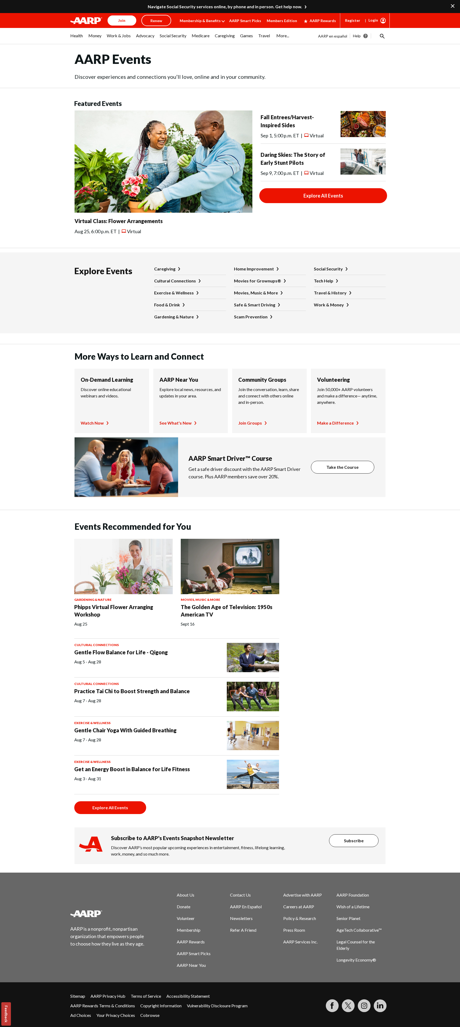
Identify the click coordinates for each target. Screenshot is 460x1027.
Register (352, 20)
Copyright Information (161, 1005)
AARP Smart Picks (245, 20)
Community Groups (262, 379)
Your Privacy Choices (115, 1015)
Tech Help (323, 280)
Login (373, 20)
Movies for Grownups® (257, 280)
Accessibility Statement (188, 996)
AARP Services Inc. (300, 941)
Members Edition (282, 20)
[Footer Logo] (107, 914)
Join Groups (250, 422)
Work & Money (329, 304)
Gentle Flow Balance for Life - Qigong (121, 652)
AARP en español (332, 36)
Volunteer (186, 918)
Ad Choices (80, 1015)
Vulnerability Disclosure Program (217, 1005)
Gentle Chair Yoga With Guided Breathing (125, 730)
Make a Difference (335, 422)
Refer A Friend (243, 929)
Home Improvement (254, 268)
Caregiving (164, 268)
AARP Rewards (323, 20)
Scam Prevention (251, 316)
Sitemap (77, 996)
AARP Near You (178, 379)
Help (357, 36)
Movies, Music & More (256, 292)
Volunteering (333, 379)
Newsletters (241, 918)
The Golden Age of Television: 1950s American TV (226, 611)
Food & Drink (167, 304)
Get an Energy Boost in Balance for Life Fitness (132, 769)
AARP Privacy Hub (108, 996)
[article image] (163, 210)
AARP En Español (246, 906)
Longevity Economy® (356, 959)
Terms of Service (146, 996)
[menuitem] (76, 38)
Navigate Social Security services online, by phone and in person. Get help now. (225, 6)
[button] (382, 36)
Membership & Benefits (200, 20)
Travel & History (330, 292)
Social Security (328, 268)
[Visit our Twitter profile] (348, 1005)
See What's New (175, 422)
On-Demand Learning (107, 379)
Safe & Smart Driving (254, 304)
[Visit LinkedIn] (380, 1005)
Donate (183, 906)
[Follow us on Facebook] (332, 1005)
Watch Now (92, 422)
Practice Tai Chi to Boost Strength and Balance (132, 691)
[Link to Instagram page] (364, 1005)
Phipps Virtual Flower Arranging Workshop (113, 611)
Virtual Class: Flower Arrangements (119, 221)
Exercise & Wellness (174, 292)
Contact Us (240, 894)
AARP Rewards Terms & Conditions (102, 1005)
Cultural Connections (175, 280)
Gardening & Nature (174, 316)
